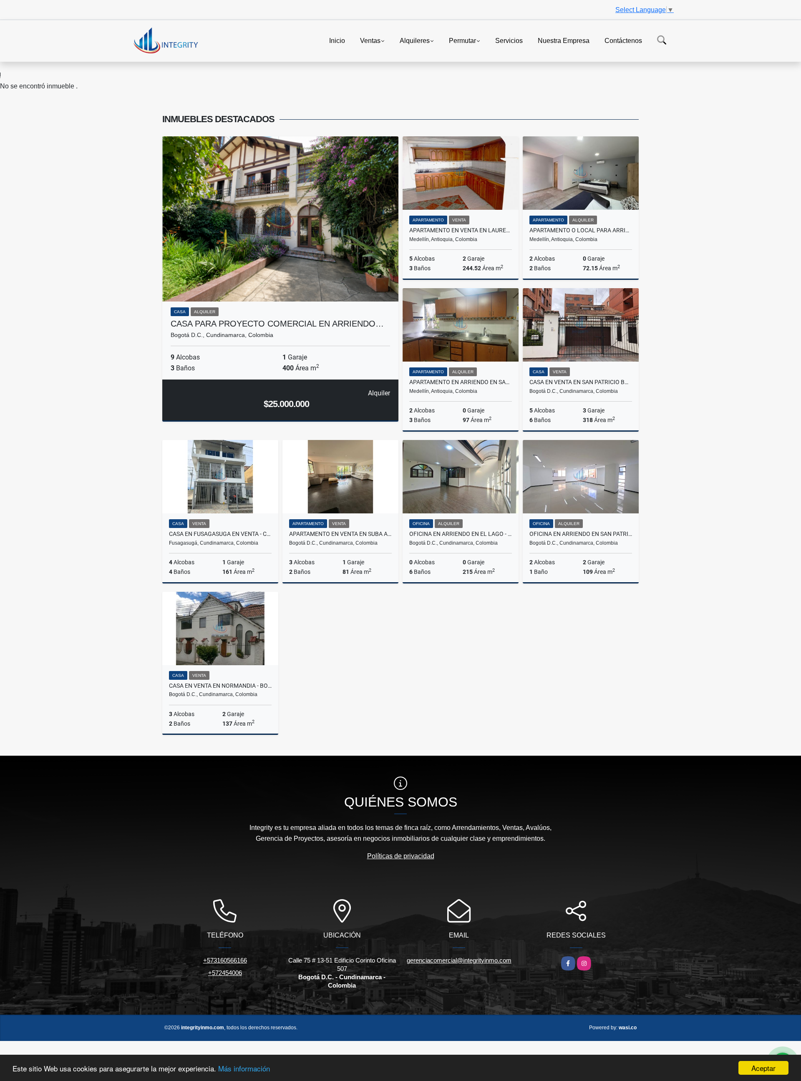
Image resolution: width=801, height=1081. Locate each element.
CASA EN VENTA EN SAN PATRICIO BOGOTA (580, 382)
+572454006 (225, 972)
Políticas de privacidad (400, 856)
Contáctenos (623, 40)
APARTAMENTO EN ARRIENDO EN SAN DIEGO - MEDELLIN (460, 382)
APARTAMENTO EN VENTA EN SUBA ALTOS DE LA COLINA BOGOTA (340, 533)
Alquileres (415, 40)
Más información (244, 1068)
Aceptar (763, 1068)
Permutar (462, 40)
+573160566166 (225, 960)
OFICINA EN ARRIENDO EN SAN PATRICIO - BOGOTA (580, 533)
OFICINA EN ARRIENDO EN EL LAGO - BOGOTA (460, 533)
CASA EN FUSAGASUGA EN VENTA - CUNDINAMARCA (220, 533)
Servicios (509, 40)
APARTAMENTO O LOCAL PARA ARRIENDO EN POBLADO (580, 230)
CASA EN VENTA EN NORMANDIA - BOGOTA (220, 685)
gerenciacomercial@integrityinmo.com (459, 960)
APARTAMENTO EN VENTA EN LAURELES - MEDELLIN (460, 230)
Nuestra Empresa (563, 40)
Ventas (370, 40)
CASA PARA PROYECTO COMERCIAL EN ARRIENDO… (277, 323)
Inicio (337, 40)
